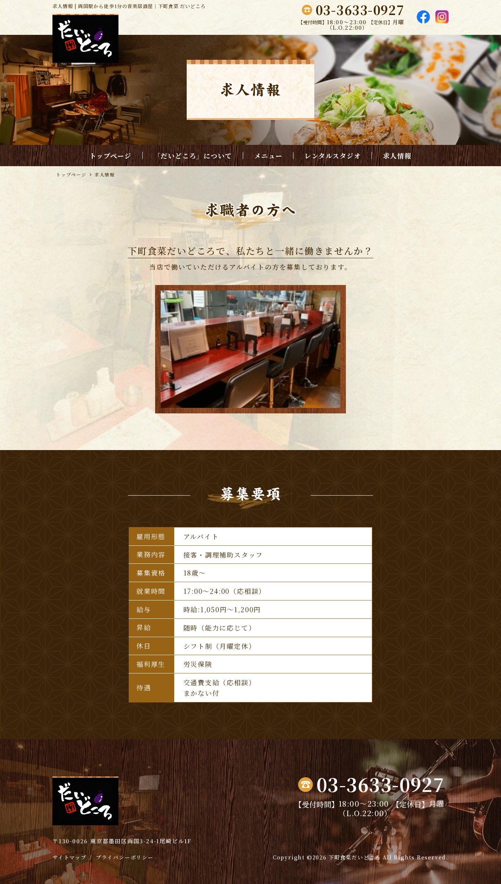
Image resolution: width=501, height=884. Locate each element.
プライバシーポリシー (125, 857)
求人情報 (397, 155)
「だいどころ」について (193, 155)
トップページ (110, 155)
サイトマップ (69, 857)
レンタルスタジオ (332, 155)
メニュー (268, 155)
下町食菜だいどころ (355, 857)
